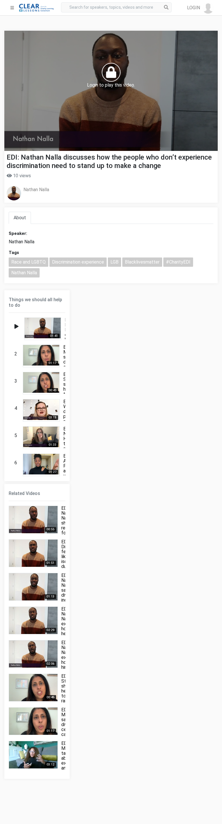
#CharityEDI (178, 262)
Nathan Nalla (36, 189)
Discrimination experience (78, 262)
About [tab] (20, 217)
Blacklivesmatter (142, 262)
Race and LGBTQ (28, 262)
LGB (114, 262)
